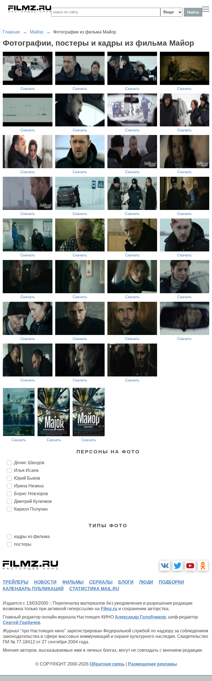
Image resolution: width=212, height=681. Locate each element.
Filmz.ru (109, 608)
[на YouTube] (190, 566)
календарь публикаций (33, 588)
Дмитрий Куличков (33, 501)
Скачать (27, 88)
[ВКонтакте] (165, 566)
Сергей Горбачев (21, 622)
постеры (22, 544)
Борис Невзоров (31, 493)
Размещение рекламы (152, 664)
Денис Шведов (29, 462)
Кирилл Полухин (31, 509)
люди (146, 582)
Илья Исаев (26, 470)
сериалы (101, 582)
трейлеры (15, 582)
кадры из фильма (32, 536)
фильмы (73, 582)
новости (45, 582)
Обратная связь (107, 664)
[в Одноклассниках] (203, 566)
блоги (126, 582)
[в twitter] (177, 566)
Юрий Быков (27, 478)
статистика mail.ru (94, 588)
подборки (171, 582)
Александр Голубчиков (140, 617)
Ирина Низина (29, 486)
